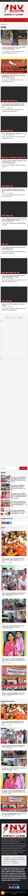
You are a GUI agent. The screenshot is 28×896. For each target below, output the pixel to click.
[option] (14, 479)
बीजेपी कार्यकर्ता (7, 70)
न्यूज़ (8, 44)
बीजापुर (3, 70)
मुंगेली (9, 72)
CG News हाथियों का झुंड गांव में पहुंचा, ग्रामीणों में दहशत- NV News (14, 133)
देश (6, 44)
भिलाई (20, 70)
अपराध (7, 157)
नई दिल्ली (7, 100)
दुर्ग (7, 67)
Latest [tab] (3, 527)
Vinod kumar (11, 49)
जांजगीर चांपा (4, 67)
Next (21, 317)
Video (16, 0)
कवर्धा (7, 65)
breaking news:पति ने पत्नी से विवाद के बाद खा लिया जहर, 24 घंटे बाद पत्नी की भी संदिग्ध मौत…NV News (14, 161)
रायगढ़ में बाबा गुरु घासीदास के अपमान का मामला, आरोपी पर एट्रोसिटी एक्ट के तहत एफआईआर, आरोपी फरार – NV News (14, 48)
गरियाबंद (20, 65)
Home (12, 0)
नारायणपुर (13, 67)
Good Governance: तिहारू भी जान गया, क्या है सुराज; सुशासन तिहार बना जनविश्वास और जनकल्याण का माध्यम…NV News (18, 479)
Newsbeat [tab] (15, 527)
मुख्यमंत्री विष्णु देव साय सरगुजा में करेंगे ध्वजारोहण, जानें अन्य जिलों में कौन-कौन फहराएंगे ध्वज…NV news (13, 76)
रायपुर (16, 72)
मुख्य (2, 72)
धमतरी (10, 67)
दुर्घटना (7, 300)
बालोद (19, 68)
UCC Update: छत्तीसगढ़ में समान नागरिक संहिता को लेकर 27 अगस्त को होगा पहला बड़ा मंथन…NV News (18, 512)
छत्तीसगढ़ (3, 44)
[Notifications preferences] (3, 893)
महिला (23, 70)
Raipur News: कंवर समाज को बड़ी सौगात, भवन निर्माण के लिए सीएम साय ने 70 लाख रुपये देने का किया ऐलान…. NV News (18, 504)
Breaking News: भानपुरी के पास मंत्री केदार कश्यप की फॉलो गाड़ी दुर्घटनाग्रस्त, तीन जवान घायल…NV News (17, 487)
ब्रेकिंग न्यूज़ (12, 44)
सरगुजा (22, 72)
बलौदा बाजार (12, 68)
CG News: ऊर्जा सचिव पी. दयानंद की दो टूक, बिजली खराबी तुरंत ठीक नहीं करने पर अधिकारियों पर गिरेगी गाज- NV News (14, 219)
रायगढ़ (16, 44)
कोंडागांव (13, 65)
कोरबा (17, 65)
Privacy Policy (15, 884)
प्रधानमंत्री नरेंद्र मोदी (5, 68)
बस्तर (16, 68)
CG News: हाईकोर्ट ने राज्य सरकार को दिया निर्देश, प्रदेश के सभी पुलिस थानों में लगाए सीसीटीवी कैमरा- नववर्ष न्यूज (13, 276)
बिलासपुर (22, 68)
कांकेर (10, 65)
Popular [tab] (8, 527)
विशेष (18, 72)
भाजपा (17, 70)
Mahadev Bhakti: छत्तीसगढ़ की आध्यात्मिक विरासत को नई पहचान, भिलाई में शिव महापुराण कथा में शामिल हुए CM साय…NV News (13, 560)
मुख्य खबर (5, 72)
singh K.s (10, 562)
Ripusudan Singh (11, 78)
